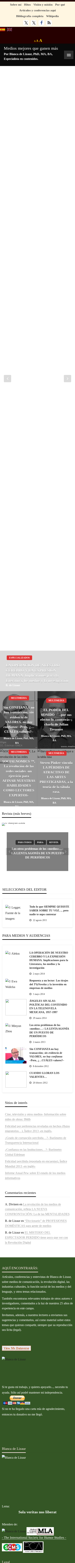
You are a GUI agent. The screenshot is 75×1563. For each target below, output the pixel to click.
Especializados (19, 657)
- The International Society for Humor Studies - (34, 1537)
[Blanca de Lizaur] (14, 1359)
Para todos (25, 842)
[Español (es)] (2, 29)
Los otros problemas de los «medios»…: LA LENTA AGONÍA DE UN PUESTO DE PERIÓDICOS (37, 853)
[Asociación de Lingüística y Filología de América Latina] (14, 1531)
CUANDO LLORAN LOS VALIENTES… (44, 1075)
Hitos (27, 4)
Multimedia (19, 698)
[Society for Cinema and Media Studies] (12, 1546)
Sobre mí (15, 4)
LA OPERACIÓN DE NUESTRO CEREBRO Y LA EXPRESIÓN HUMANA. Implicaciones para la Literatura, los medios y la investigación (37, 673)
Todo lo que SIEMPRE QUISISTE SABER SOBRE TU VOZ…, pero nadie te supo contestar (49, 910)
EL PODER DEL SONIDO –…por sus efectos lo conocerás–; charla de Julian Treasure (56, 719)
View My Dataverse (16, 1348)
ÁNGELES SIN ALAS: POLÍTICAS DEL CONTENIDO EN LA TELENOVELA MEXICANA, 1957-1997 (48, 1006)
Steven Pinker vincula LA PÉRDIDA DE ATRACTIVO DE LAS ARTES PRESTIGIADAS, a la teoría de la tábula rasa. (56, 777)
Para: (40, 842)
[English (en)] (9, 29)
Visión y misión (42, 4)
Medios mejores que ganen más (31, 48)
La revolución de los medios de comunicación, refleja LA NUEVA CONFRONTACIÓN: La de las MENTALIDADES (37, 1209)
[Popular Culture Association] (33, 1546)
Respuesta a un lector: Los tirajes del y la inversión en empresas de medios (48, 984)
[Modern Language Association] (40, 1531)
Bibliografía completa (29, 16)
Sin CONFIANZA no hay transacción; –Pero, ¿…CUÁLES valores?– (18, 720)
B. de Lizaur (13, 685)
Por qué (60, 4)
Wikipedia (52, 16)
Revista (53, 842)
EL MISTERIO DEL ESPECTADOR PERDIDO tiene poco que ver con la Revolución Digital (36, 1237)
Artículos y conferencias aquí (37, 10)
